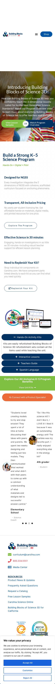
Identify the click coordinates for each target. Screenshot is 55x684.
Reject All (27, 678)
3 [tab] (29, 523)
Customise (27, 670)
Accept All (27, 663)
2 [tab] (26, 523)
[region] (27, 660)
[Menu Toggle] (36, 34)
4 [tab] (32, 523)
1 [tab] (23, 523)
